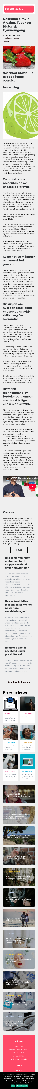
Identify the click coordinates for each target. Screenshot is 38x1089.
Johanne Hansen (12, 38)
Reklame (19, 1070)
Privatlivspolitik (22, 1086)
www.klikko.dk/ (21, 1059)
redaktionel (8, 42)
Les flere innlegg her (19, 682)
